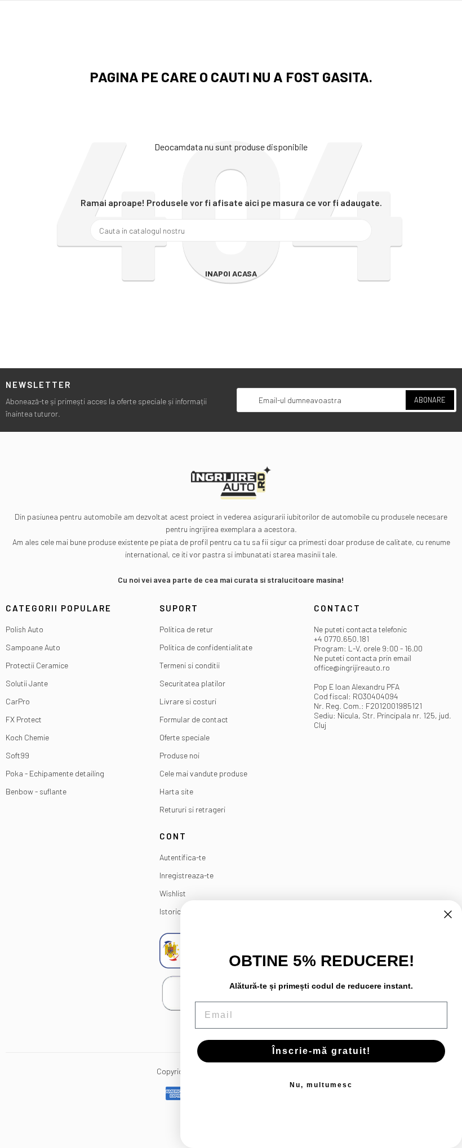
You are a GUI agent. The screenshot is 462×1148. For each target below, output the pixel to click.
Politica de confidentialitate (205, 647)
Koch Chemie (27, 737)
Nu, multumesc (321, 1085)
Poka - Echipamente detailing (55, 773)
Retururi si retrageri (192, 809)
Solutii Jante (27, 683)
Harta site (176, 791)
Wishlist (172, 893)
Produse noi (179, 755)
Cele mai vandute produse (203, 773)
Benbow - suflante (36, 791)
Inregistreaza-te (186, 875)
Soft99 (17, 755)
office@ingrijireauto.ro (352, 667)
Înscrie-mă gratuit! (321, 1051)
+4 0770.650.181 (341, 639)
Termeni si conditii (189, 665)
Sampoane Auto (33, 647)
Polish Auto (24, 629)
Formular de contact (193, 719)
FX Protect (24, 719)
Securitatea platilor (192, 683)
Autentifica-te (182, 857)
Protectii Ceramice (37, 665)
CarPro (18, 701)
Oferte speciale (184, 737)
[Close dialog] (447, 914)
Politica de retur (186, 629)
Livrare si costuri (187, 701)
